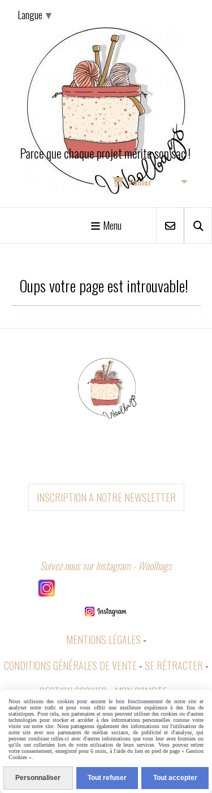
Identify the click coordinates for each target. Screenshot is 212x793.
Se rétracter (174, 665)
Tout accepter (175, 778)
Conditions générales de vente (70, 665)
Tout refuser (107, 778)
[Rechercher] (198, 225)
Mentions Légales (103, 639)
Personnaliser (37, 778)
